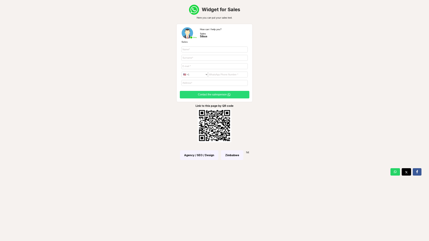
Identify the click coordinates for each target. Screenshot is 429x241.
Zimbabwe (232, 155)
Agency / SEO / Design (199, 155)
